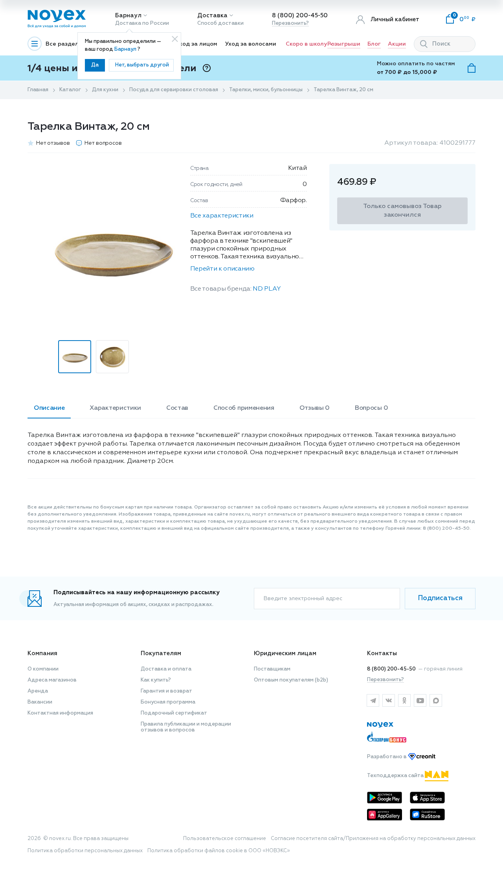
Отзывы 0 (314, 408)
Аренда (38, 691)
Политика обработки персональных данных (85, 850)
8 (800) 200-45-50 (300, 15)
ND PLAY (267, 289)
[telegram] (373, 700)
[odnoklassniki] (404, 700)
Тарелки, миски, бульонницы (266, 89)
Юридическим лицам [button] (285, 653)
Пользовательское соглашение (224, 838)
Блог (374, 44)
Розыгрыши (343, 44)
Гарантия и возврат (166, 691)
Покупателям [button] (161, 653)
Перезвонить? (290, 23)
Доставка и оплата (166, 669)
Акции (397, 44)
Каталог (70, 89)
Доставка (212, 15)
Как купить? (156, 680)
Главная (38, 89)
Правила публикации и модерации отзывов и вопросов (186, 727)
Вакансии (40, 702)
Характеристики (115, 408)
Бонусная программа (168, 702)
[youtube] (420, 700)
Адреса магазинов (52, 680)
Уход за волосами (250, 44)
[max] (436, 700)
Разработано (387, 756)
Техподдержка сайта (396, 775)
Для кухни (105, 89)
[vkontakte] (389, 700)
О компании (43, 669)
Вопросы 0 (371, 408)
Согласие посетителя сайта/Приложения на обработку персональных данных (373, 838)
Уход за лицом (196, 44)
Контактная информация (60, 713)
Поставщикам (272, 669)
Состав (177, 408)
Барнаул (128, 15)
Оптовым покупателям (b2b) (291, 680)
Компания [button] (42, 653)
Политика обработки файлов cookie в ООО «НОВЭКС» (218, 850)
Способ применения (243, 408)
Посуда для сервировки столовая (173, 89)
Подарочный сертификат (174, 713)
